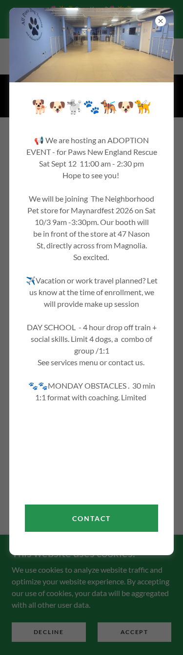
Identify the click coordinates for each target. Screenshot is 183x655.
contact (91, 518)
